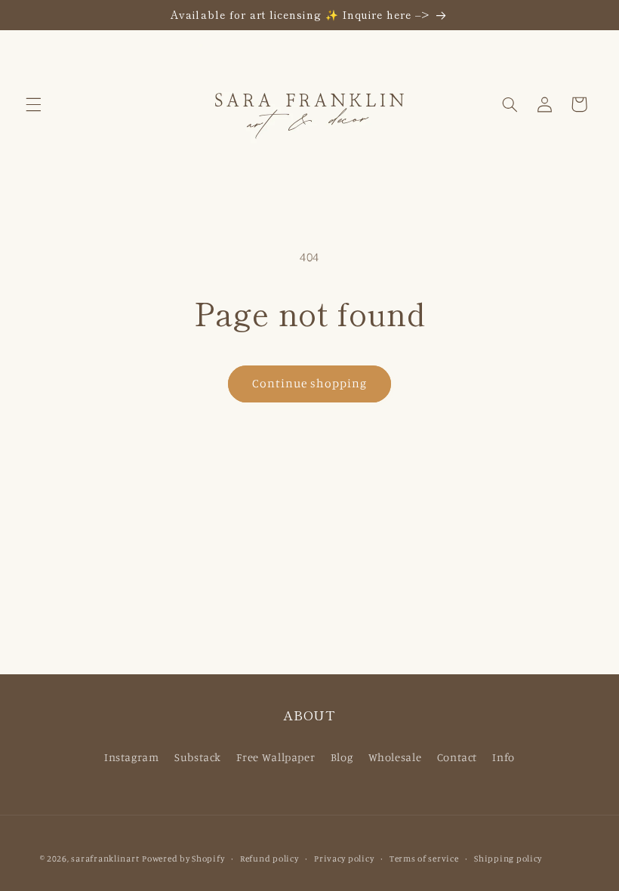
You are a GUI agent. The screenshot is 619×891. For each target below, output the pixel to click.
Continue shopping (310, 383)
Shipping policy (508, 858)
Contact (457, 757)
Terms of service (424, 858)
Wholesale (395, 757)
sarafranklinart (105, 858)
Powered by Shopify (183, 858)
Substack (197, 757)
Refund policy (269, 858)
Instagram (131, 757)
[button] (33, 104)
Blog (342, 757)
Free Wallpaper (275, 757)
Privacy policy (344, 858)
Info (503, 757)
